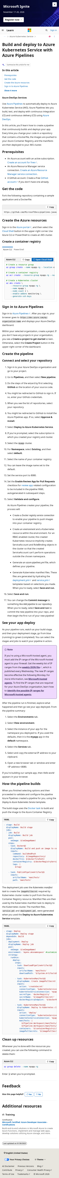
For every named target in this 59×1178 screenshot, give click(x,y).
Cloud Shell (8, 231)
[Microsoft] (29, 30)
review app (27, 485)
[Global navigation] (2, 30)
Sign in (53, 30)
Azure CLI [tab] (7, 249)
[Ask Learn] (49, 36)
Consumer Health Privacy (38, 1170)
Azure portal (22, 227)
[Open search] (46, 30)
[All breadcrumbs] (4, 36)
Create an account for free (21, 162)
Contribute (7, 1170)
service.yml (42, 580)
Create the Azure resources (17, 82)
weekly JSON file (31, 667)
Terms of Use (8, 1174)
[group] (29, 212)
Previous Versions (26, 1166)
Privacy (18, 1170)
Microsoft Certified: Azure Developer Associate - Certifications (25, 1123)
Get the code (10, 79)
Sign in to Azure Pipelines (16, 86)
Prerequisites (10, 75)
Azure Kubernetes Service (21, 36)
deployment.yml (21, 580)
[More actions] (54, 36)
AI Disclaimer (8, 1166)
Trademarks (22, 1174)
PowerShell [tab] (19, 249)
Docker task (34, 808)
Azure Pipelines (15, 103)
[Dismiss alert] (54, 4)
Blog (39, 1166)
